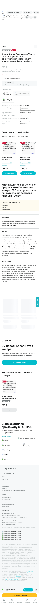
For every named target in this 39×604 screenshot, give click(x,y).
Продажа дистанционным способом (12, 522)
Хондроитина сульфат (27, 110)
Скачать (30, 571)
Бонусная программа (8, 504)
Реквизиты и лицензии (8, 513)
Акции (3, 484)
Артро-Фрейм (24, 105)
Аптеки (4, 482)
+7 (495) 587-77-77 (10, 469)
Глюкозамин (24, 108)
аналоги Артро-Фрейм (20, 136)
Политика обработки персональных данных (14, 518)
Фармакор (23, 118)
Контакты (4, 488)
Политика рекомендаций (9, 524)
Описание (5, 205)
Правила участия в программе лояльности (14, 520)
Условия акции (6, 436)
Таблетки (9, 99)
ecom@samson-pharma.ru (12, 579)
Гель (7, 93)
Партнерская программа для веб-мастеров (14, 490)
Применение (6, 209)
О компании (5, 479)
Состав (4, 207)
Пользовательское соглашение (11, 515)
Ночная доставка (7, 497)
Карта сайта (5, 506)
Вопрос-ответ (6, 502)
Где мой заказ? (6, 500)
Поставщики (5, 486)
